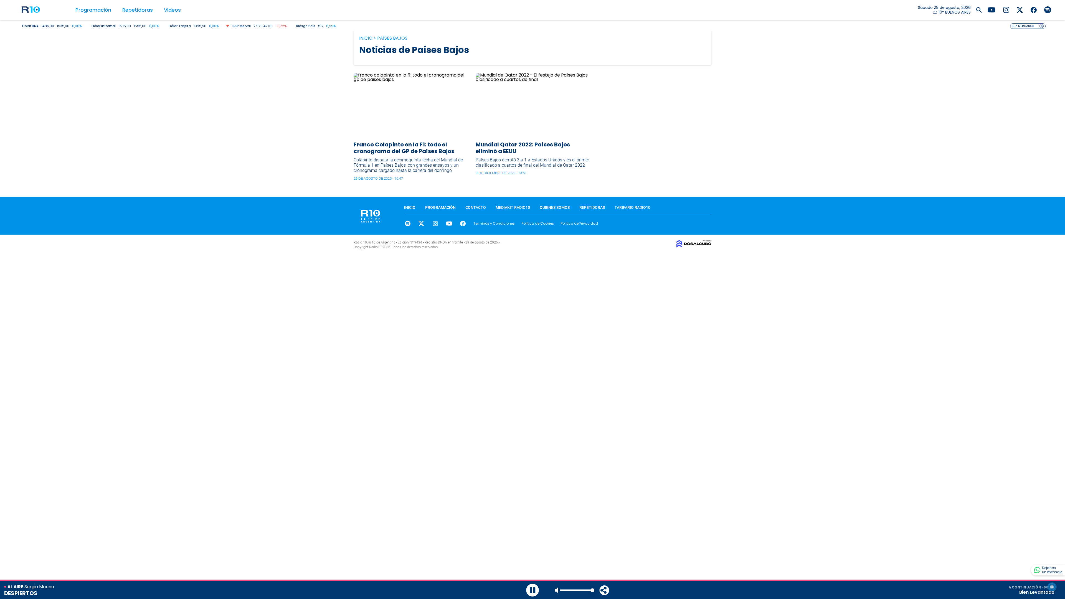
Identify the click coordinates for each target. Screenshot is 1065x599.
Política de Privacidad (579, 223)
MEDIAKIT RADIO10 (513, 207)
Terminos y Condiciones (494, 223)
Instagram (435, 223)
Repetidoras (137, 9)
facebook (463, 223)
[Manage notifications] (1052, 586)
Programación (93, 9)
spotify (407, 223)
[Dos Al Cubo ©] (693, 246)
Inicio (365, 38)
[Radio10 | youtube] (991, 9)
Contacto (475, 207)
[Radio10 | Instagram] (1006, 9)
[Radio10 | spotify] (1047, 9)
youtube (449, 223)
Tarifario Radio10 (632, 207)
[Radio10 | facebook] (1033, 9)
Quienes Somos (555, 207)
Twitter (421, 223)
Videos (172, 9)
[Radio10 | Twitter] (1019, 9)
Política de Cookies (538, 223)
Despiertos (20, 593)
